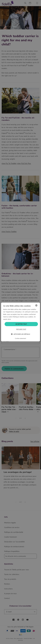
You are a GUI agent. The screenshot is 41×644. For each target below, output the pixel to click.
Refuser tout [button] (21, 329)
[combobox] (36, 305)
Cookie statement (20, 338)
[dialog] (20, 322)
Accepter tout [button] (21, 324)
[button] (20, 334)
